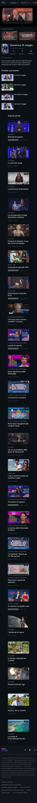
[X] (34, 750)
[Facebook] (25, 750)
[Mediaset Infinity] (4, 2)
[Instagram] (30, 750)
